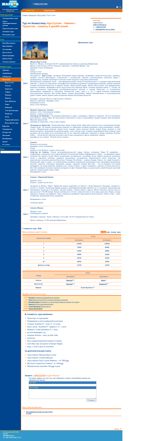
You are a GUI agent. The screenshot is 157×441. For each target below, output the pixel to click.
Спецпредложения (49, 10)
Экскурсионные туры (10, 18)
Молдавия (6, 135)
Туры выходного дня (10, 28)
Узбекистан (6, 76)
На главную (6, 144)
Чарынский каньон (12, 120)
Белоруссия (6, 132)
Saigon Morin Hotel (35, 309)
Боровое (8, 98)
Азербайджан (7, 73)
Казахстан (6, 79)
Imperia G (103, 284)
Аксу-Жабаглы (10, 101)
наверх (116, 429)
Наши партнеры (8, 55)
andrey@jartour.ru (99, 25)
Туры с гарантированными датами (9, 23)
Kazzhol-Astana (54, 302)
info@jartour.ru (8, 435)
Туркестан (8, 89)
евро (108, 232)
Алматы (8, 86)
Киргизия (5, 126)
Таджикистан (7, 129)
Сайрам (8, 92)
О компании (6, 49)
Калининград (7, 138)
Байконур (8, 107)
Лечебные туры (8, 31)
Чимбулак (8, 114)
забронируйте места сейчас (105, 29)
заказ (119, 232)
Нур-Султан (9, 82)
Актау (7, 117)
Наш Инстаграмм (8, 43)
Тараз (7, 104)
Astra (103, 280)
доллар (113, 232)
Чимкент (8, 95)
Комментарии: (33, 387)
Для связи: (32, 382)
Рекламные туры (8, 35)
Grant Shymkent (40, 306)
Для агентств (7, 52)
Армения (5, 70)
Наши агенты (7, 59)
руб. (67, 361)
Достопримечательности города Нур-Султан (39, 412)
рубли (103, 232)
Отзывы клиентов (8, 62)
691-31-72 (17, 437)
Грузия (4, 141)
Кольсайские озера (11, 123)
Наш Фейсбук (7, 46)
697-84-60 (9, 437)
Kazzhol (69, 280)
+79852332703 (40, 4)
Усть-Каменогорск (11, 110)
